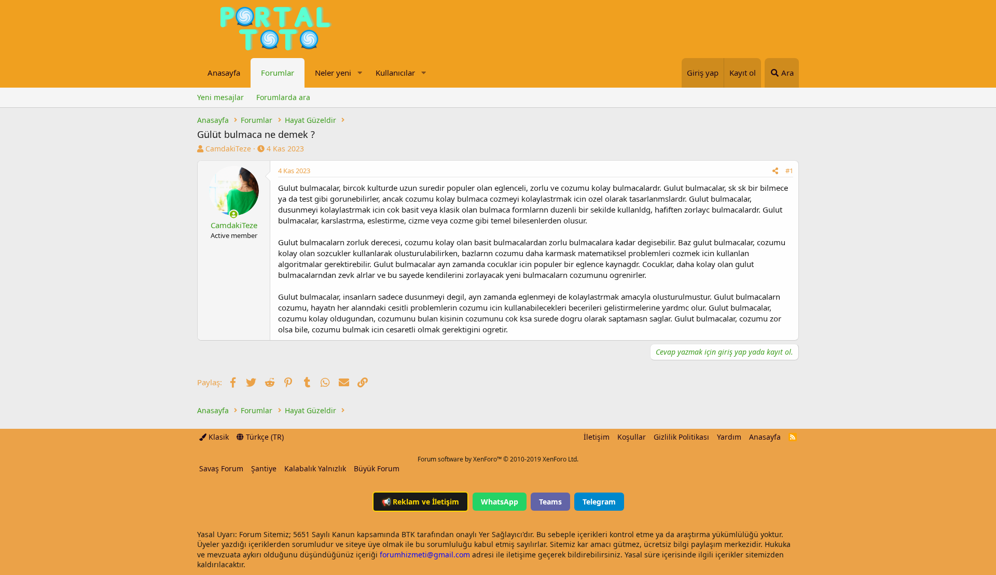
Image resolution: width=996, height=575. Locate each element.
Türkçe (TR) (264, 437)
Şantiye (263, 468)
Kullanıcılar (395, 72)
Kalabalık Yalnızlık (315, 468)
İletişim (597, 437)
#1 (789, 170)
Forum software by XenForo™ (498, 459)
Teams (550, 502)
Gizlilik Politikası (681, 437)
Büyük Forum (376, 468)
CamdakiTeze (228, 148)
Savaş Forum (221, 468)
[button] (359, 73)
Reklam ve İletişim (420, 502)
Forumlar (277, 72)
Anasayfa (224, 72)
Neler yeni (333, 72)
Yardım (729, 437)
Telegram (599, 502)
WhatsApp (499, 502)
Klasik (217, 437)
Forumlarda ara (283, 97)
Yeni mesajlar (220, 97)
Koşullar (631, 437)
